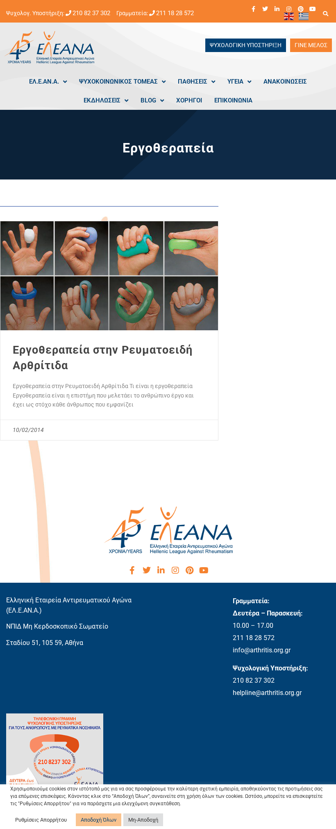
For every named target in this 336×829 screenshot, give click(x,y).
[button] (325, 13)
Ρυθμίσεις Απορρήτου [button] (41, 820)
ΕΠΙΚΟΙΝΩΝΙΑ (233, 100)
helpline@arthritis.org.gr (267, 693)
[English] (289, 16)
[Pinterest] (301, 9)
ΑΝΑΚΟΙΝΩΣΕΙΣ (285, 81)
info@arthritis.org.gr (262, 650)
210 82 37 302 (91, 13)
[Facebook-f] (253, 9)
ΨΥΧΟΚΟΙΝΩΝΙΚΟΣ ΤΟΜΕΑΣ (118, 81)
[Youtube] (313, 9)
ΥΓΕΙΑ (235, 81)
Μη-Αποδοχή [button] (143, 820)
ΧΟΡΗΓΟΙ (189, 100)
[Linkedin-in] (277, 9)
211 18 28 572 (175, 13)
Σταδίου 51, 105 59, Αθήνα (44, 643)
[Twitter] (265, 9)
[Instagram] (289, 9)
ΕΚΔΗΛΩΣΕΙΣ (102, 100)
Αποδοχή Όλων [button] (98, 820)
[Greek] (304, 16)
